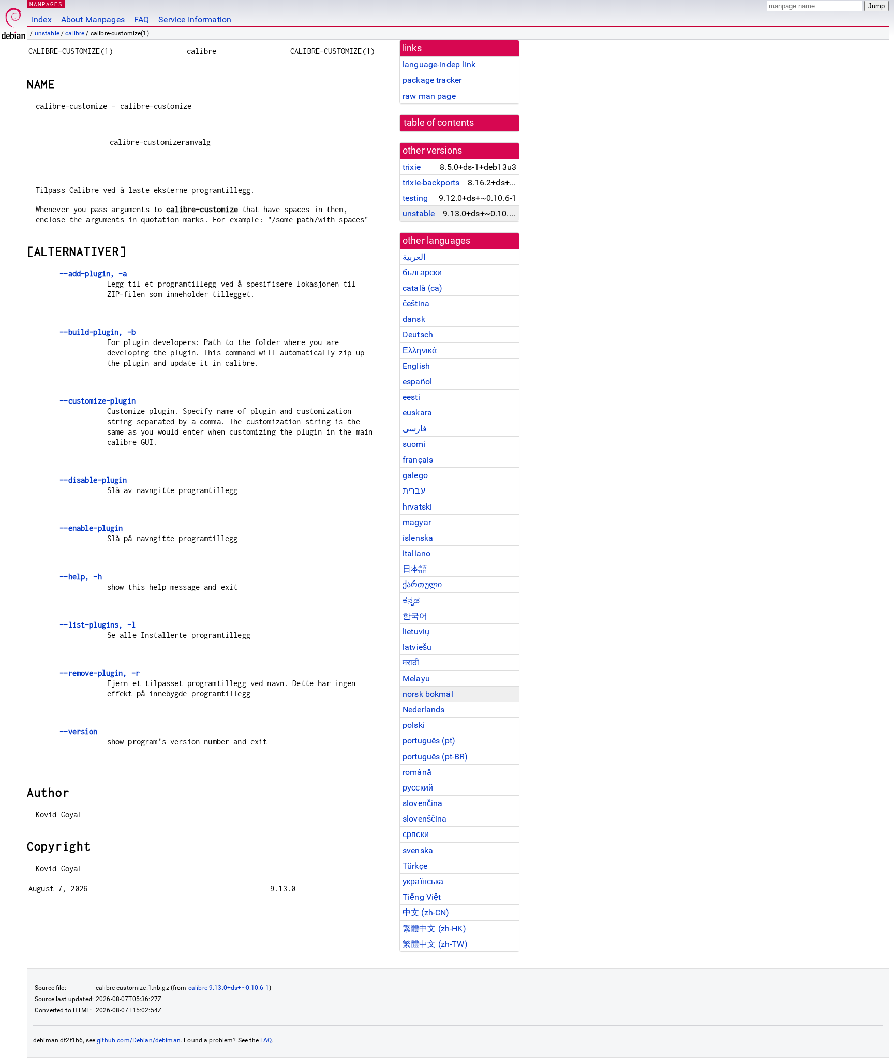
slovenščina (425, 819)
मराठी (411, 662)
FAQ (141, 19)
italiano (416, 553)
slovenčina (423, 803)
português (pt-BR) (435, 757)
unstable (47, 33)
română (417, 772)
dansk (414, 319)
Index (42, 19)
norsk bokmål (428, 694)
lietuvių (416, 631)
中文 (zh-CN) (426, 912)
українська (423, 881)
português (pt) (429, 741)
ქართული (422, 584)
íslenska (418, 538)
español (417, 381)
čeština (416, 303)
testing (415, 198)
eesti (411, 397)
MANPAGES (46, 4)
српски (416, 834)
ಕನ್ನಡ (411, 600)
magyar (417, 522)
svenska (418, 850)
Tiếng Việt (422, 897)
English (416, 366)
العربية (414, 257)
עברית (414, 491)
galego (415, 475)
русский (418, 788)
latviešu (417, 647)
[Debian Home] (13, 21)
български (422, 272)
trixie (412, 167)
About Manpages (93, 19)
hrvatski (417, 507)
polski (414, 725)
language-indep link (439, 64)
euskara (417, 413)
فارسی (415, 429)
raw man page (429, 96)
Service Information (194, 19)
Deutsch (418, 334)
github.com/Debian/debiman (139, 1040)
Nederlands (424, 709)
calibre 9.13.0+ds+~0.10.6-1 (228, 987)
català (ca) (423, 288)
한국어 (415, 616)
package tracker (432, 80)
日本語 (415, 569)
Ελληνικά (420, 350)
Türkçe (415, 866)
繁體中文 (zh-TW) (435, 944)
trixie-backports (431, 182)
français (418, 460)
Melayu (416, 678)
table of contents (439, 122)
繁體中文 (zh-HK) (434, 928)
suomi (414, 444)
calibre (74, 33)
